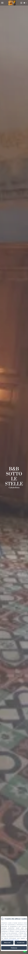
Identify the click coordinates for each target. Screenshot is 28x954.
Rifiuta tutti (7, 942)
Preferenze (14, 948)
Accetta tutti (20, 942)
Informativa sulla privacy (12, 940)
